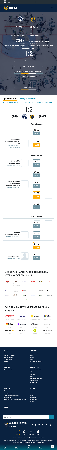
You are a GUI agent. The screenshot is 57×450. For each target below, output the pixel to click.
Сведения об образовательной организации (15, 399)
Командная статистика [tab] (27, 99)
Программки (33, 397)
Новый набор (7, 397)
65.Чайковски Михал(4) (14, 147)
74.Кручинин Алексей (13, 185)
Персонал (32, 357)
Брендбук (32, 401)
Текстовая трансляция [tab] (43, 102)
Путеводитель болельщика (36, 378)
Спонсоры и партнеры (9, 355)
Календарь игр (8, 370)
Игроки (31, 355)
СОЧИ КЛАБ (34, 367)
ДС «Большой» (8, 359)
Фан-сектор (32, 374)
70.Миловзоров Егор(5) (13, 145)
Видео (31, 395)
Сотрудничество (8, 357)
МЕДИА (32, 388)
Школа (6, 391)
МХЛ (6, 407)
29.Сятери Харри (14, 163)
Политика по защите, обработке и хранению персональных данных (28, 437)
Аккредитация (33, 399)
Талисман (32, 359)
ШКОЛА (7, 388)
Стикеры (32, 376)
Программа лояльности (35, 370)
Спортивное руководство (36, 361)
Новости (32, 391)
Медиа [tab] (30, 102)
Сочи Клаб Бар (33, 382)
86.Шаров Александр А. (12, 234)
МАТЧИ (7, 367)
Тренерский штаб (34, 353)
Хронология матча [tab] (10, 99)
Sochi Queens (33, 372)
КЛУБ (6, 350)
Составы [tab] (23, 102)
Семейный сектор (34, 380)
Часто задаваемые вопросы (11, 395)
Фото (31, 393)
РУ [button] (52, 8)
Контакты (6, 361)
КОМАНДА (33, 350)
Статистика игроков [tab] (10, 102)
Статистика (7, 372)
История (6, 353)
